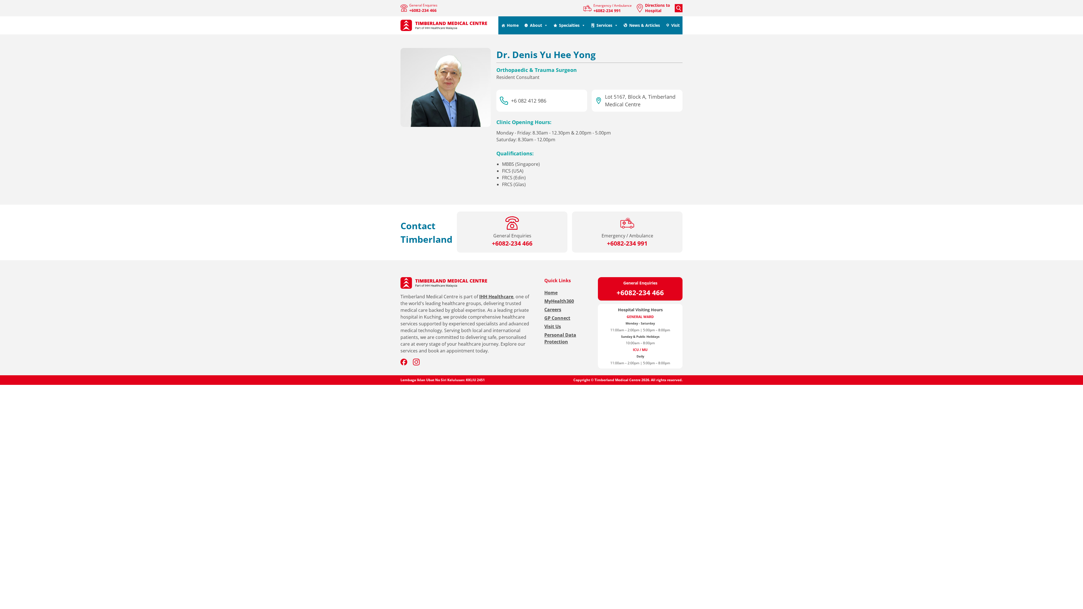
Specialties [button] (569, 25)
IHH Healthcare (496, 297)
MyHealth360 (559, 301)
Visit (675, 25)
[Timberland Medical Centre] (443, 25)
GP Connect (557, 318)
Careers (552, 309)
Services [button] (604, 25)
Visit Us (552, 326)
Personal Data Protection (560, 338)
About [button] (536, 25)
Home (513, 25)
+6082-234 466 (640, 292)
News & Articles (644, 25)
